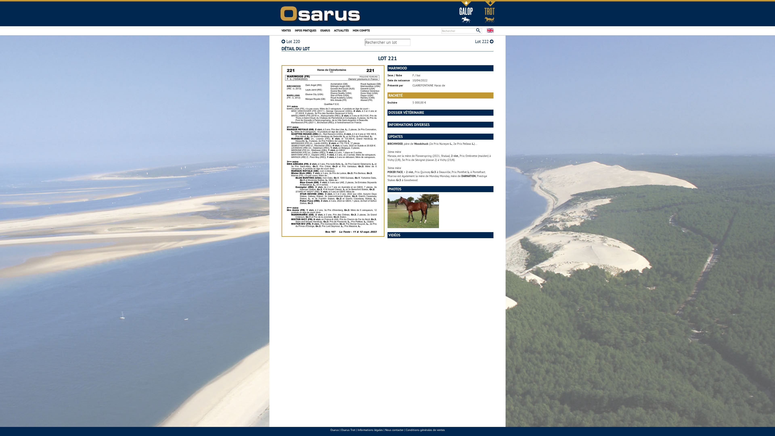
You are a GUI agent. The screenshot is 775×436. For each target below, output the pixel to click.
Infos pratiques (305, 30)
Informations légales (370, 430)
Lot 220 (292, 41)
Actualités (341, 30)
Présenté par (395, 85)
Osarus (325, 30)
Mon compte (361, 30)
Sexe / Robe (395, 75)
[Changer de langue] (490, 30)
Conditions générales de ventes (425, 430)
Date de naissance (399, 80)
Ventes (286, 30)
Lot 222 (482, 41)
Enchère (392, 102)
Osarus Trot (348, 430)
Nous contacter (394, 430)
